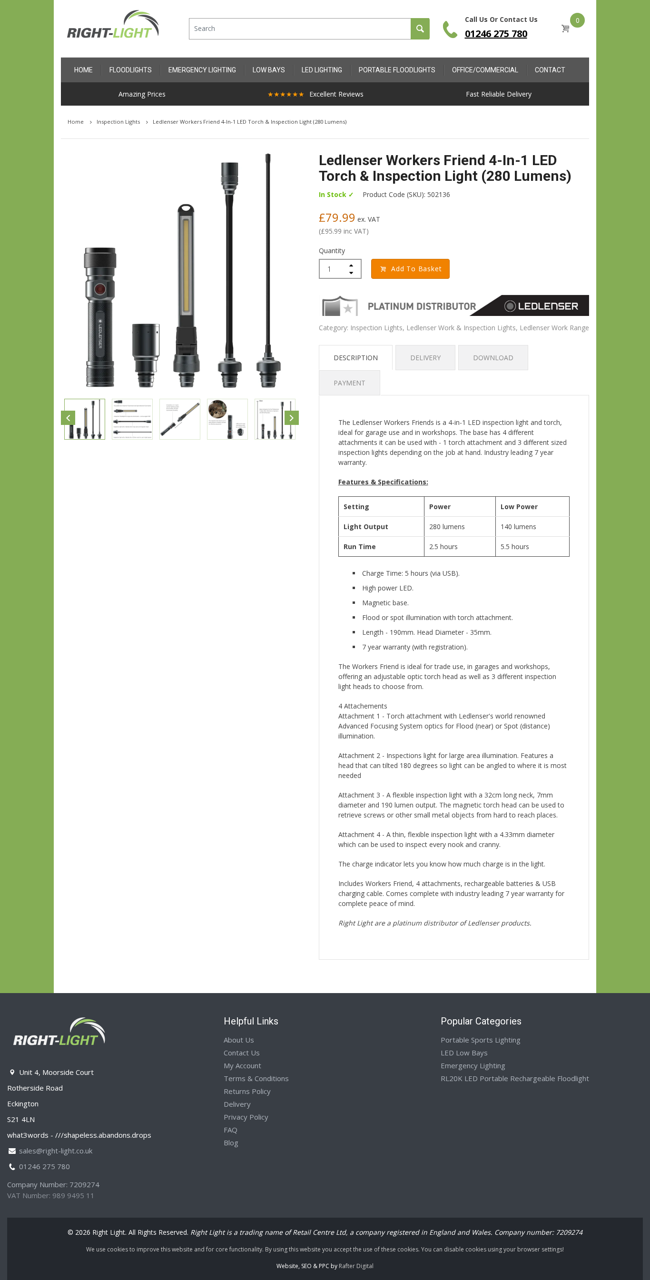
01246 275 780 (496, 33)
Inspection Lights (119, 121)
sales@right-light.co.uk (55, 1150)
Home (76, 121)
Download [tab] (493, 357)
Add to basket (416, 268)
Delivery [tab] (425, 357)
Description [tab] (356, 357)
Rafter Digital (356, 1266)
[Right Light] (113, 27)
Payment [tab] (349, 382)
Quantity (332, 250)
